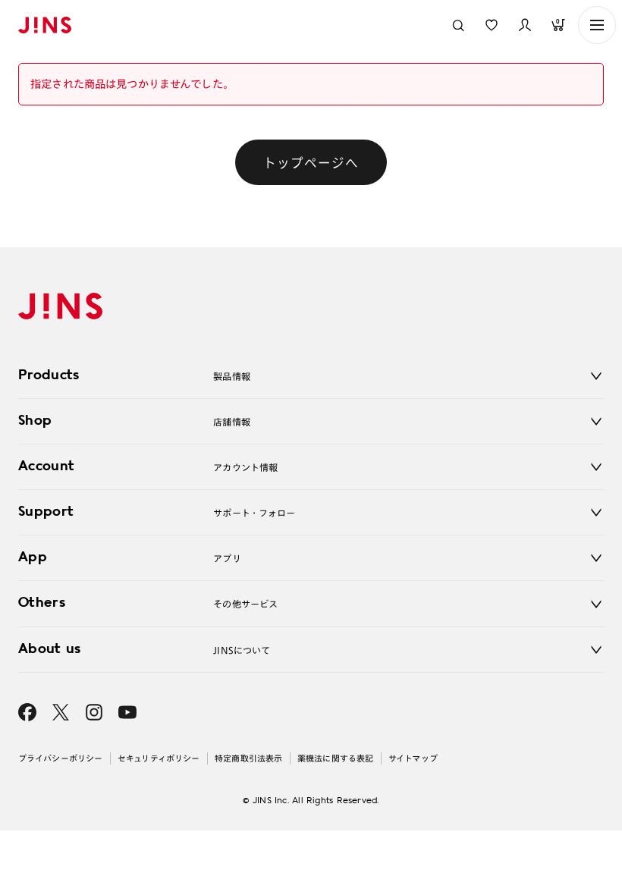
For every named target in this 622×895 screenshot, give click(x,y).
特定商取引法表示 (248, 758)
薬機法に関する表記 (335, 758)
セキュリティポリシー (158, 758)
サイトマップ (413, 758)
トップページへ (311, 162)
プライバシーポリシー (60, 758)
